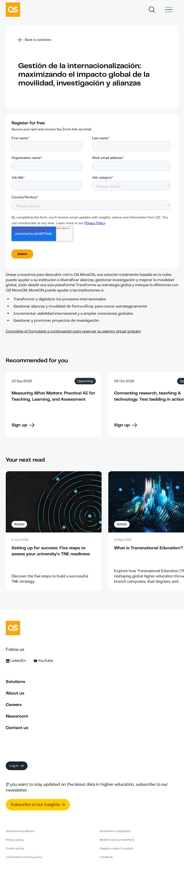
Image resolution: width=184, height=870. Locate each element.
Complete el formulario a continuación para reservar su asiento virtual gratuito (73, 331)
